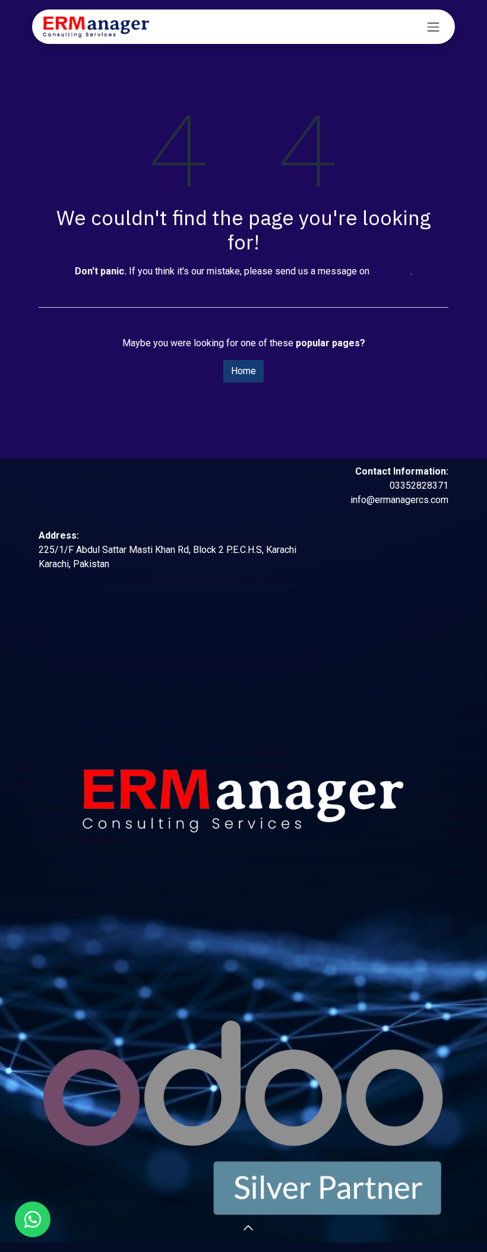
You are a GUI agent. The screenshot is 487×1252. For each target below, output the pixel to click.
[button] (229, 1228)
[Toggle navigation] (433, 26)
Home (243, 371)
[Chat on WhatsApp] (32, 1219)
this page (391, 271)
